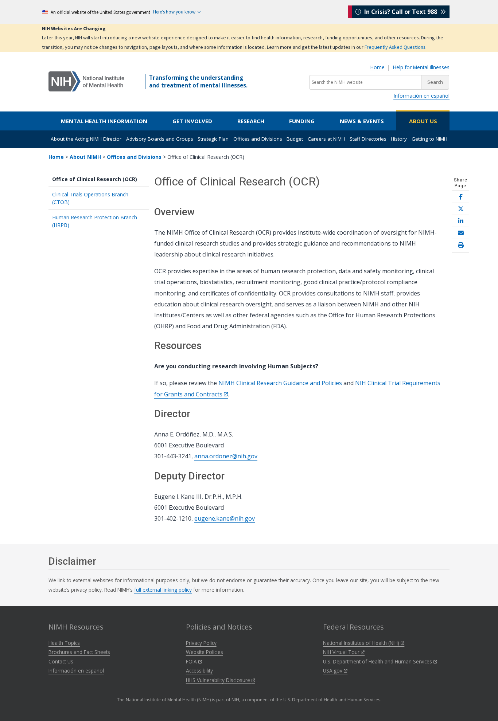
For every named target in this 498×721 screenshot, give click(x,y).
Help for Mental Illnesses (421, 67)
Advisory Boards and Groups (159, 139)
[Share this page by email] (460, 233)
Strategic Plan (213, 139)
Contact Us (60, 661)
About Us (423, 121)
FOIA (192, 661)
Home (377, 67)
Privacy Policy (201, 642)
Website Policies (204, 651)
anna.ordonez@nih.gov (225, 456)
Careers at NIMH (326, 139)
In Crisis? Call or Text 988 (400, 12)
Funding (302, 121)
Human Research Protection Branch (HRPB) (94, 221)
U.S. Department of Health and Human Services (378, 661)
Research (250, 121)
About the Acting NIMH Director (86, 139)
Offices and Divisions (257, 139)
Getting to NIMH (429, 139)
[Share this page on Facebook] (460, 197)
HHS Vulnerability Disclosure (219, 680)
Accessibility (199, 670)
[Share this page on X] (460, 209)
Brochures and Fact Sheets (79, 651)
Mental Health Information (104, 121)
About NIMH (85, 156)
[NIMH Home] (86, 81)
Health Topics (64, 642)
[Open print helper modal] (460, 245)
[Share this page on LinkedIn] (460, 221)
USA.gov (333, 670)
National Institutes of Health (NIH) (362, 642)
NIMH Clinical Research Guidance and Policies (280, 383)
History (399, 139)
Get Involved (192, 121)
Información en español (421, 95)
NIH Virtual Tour (342, 651)
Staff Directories (368, 139)
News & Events (362, 121)
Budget (295, 139)
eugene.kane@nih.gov (224, 518)
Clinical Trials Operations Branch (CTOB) (90, 198)
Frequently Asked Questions (395, 47)
